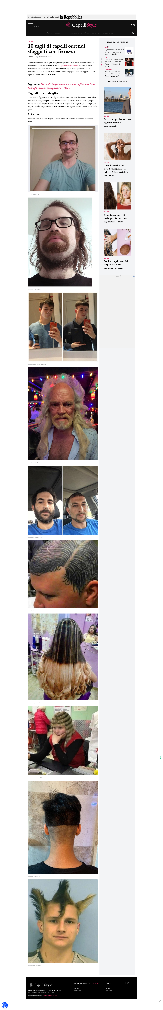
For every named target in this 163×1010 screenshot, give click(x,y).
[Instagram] (134, 25)
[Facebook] (131, 25)
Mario (30, 57)
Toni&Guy (108, 48)
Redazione (77, 991)
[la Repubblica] (71, 17)
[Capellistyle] (81, 25)
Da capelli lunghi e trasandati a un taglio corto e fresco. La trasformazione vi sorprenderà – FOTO (62, 86)
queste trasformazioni (69, 65)
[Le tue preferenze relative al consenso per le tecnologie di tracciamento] (161, 757)
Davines (108, 68)
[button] (101, 58)
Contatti (76, 988)
